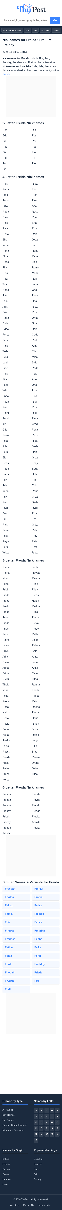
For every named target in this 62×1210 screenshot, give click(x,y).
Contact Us (28, 1205)
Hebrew (6, 1179)
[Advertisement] (31, 96)
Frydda (9, 897)
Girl (35, 30)
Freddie (39, 913)
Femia (9, 913)
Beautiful (38, 1159)
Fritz (7, 922)
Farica (38, 922)
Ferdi (37, 955)
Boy (27, 30)
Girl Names (8, 1120)
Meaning (45, 30)
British (5, 1159)
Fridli (8, 989)
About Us (14, 1205)
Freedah (10, 888)
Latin (5, 1184)
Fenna (38, 939)
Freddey (39, 964)
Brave (37, 1169)
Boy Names (8, 1115)
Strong (37, 1179)
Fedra (38, 905)
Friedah (10, 972)
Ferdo (8, 964)
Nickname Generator (12, 30)
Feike (37, 947)
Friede (38, 972)
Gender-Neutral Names (14, 1125)
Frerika (38, 888)
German (6, 1169)
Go (55, 20)
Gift (36, 1174)
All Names (7, 1109)
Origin (56, 30)
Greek (5, 1174)
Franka (9, 930)
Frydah (9, 981)
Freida (6, 74)
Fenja (8, 955)
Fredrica (10, 939)
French (6, 1164)
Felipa (9, 905)
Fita (36, 981)
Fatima (9, 947)
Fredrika (39, 930)
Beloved (38, 1164)
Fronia (38, 897)
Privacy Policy (45, 1205)
